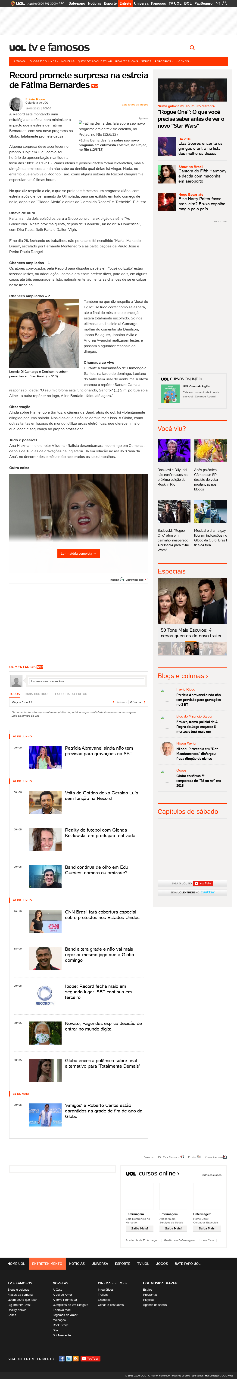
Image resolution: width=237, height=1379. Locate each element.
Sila (55, 1330)
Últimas (19, 61)
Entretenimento (47, 1264)
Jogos (162, 1264)
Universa (141, 3)
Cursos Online (184, 380)
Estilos (147, 1290)
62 (96, 85)
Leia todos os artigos (135, 104)
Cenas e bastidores (111, 1305)
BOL (188, 3)
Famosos (158, 3)
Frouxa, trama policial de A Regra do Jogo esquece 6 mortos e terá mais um (197, 727)
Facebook (62, 1358)
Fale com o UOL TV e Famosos (162, 1157)
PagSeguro (203, 3)
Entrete (125, 3)
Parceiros (163, 61)
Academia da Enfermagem (142, 1240)
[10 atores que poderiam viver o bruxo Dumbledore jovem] (206, 654)
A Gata (57, 1290)
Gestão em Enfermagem (179, 1240)
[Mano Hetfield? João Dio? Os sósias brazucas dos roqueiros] (220, 654)
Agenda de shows (155, 1305)
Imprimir (114, 579)
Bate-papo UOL (188, 1264)
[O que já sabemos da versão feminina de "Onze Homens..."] (178, 654)
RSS (76, 1358)
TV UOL (175, 3)
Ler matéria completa (76, 553)
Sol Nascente (62, 1335)
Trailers (103, 1295)
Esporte (110, 3)
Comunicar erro (134, 579)
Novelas (68, 61)
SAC (61, 3)
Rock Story (60, 1325)
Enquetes (104, 1300)
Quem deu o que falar (95, 61)
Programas (150, 1295)
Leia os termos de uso (25, 715)
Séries (146, 61)
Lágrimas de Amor (65, 1315)
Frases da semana (20, 1295)
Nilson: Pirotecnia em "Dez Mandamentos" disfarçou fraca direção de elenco (197, 754)
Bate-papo (77, 3)
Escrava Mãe (62, 1310)
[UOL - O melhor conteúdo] (16, 4)
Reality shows (126, 61)
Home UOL (16, 1264)
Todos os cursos (211, 1175)
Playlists (149, 1300)
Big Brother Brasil (19, 1305)
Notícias (94, 3)
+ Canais (182, 61)
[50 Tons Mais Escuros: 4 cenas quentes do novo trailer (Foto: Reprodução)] (192, 654)
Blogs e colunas (43, 61)
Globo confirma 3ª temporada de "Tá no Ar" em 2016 (198, 781)
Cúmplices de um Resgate (70, 1305)
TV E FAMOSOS (20, 1283)
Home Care (207, 1240)
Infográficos (106, 1290)
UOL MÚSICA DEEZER (160, 1283)
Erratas (192, 1157)
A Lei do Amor (62, 1295)
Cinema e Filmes (112, 1283)
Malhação (59, 1320)
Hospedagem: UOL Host (219, 1375)
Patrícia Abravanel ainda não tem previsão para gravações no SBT (198, 700)
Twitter (69, 1358)
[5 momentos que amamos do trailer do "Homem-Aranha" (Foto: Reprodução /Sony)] (164, 654)
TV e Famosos (59, 47)
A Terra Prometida (65, 1300)
